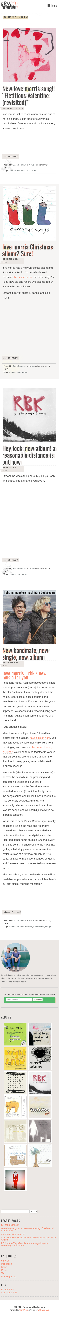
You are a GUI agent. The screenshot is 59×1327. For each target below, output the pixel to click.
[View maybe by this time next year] (40, 1156)
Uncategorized (8, 1276)
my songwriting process (13, 1234)
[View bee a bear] (15, 1107)
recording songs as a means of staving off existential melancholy (27, 1229)
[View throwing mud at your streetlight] (15, 1132)
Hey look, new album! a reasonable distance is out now (28, 455)
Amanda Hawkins (16, 170)
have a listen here (40, 737)
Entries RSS (7, 1289)
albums (12, 372)
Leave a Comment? (10, 156)
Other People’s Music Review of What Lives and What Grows (28, 1238)
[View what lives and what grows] (40, 1035)
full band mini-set (9, 1225)
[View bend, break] (15, 1035)
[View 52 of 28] (40, 1107)
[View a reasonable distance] (40, 1083)
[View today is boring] (15, 1156)
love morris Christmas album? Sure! (27, 250)
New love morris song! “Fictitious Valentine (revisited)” (27, 95)
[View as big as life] (40, 1059)
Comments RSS (9, 1292)
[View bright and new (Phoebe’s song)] (15, 1059)
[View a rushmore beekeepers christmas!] (15, 1180)
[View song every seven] (15, 1083)
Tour (3, 1273)
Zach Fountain (19, 165)
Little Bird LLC (43, 1310)
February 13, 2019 (13, 108)
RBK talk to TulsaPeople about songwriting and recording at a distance (25, 1244)
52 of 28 (5, 1260)
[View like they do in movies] (40, 1132)
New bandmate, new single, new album (25, 654)
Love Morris (31, 170)
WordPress (23, 1310)
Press (4, 1270)
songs (48, 926)
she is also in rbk (22, 277)
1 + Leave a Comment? (12, 912)
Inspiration (6, 1264)
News (31, 165)
